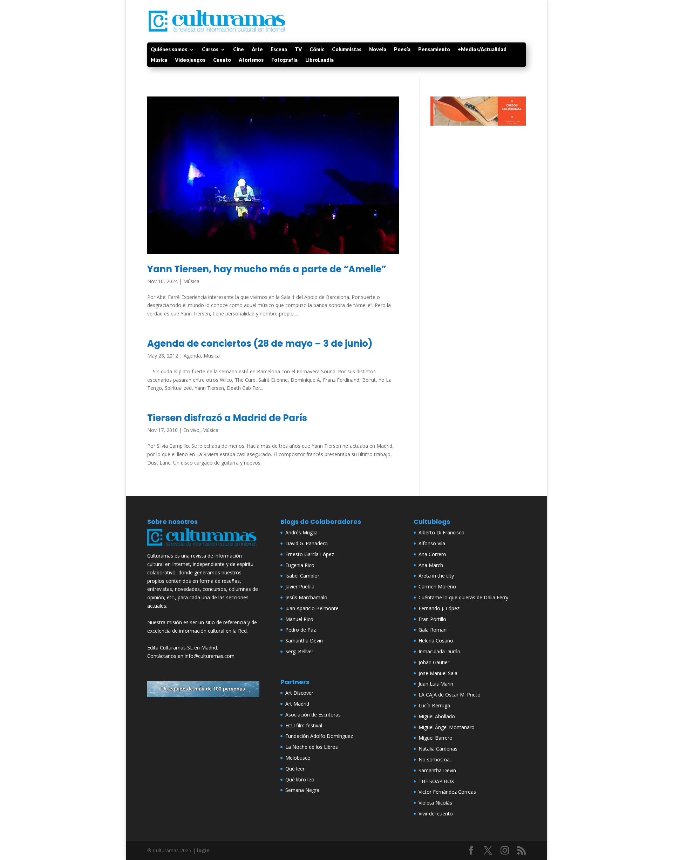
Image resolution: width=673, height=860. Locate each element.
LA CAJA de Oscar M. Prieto (450, 694)
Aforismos (251, 60)
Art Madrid (297, 703)
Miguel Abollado (437, 716)
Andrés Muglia (301, 532)
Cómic (317, 49)
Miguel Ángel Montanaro (447, 727)
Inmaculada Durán (439, 651)
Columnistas (346, 49)
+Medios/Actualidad (482, 49)
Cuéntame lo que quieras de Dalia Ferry (463, 597)
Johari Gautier (434, 662)
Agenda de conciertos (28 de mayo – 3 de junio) (260, 343)
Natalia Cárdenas (438, 748)
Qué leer (295, 768)
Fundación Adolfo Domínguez (319, 736)
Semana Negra (302, 790)
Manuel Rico (299, 619)
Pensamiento (434, 49)
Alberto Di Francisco (441, 532)
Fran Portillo (432, 619)
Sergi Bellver (299, 651)
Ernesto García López (309, 554)
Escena (279, 49)
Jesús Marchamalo (306, 597)
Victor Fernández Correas (447, 791)
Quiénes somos (169, 49)
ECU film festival (303, 725)
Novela (377, 49)
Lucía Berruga (434, 705)
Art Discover (299, 692)
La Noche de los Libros (311, 747)
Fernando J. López (439, 608)
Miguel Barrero (436, 737)
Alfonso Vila (432, 543)
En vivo (191, 430)
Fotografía (284, 60)
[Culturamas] (203, 547)
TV (298, 49)
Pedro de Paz (300, 629)
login (203, 850)
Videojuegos (190, 60)
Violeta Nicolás (435, 802)
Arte (257, 49)
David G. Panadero (306, 543)
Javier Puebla (299, 586)
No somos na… (436, 759)
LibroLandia (319, 60)
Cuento (222, 60)
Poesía (402, 49)
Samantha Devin (304, 640)
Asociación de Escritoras (313, 714)
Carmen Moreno (437, 586)
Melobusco (298, 757)
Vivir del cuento (436, 813)
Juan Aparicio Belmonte (312, 608)
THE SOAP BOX (436, 781)
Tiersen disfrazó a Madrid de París (227, 418)
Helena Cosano (436, 640)
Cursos (210, 49)
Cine (238, 49)
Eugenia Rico (299, 565)
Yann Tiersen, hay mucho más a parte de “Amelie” (266, 269)
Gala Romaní (433, 629)
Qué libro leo (299, 779)
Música (159, 60)
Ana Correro (432, 554)
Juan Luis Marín (436, 683)
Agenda (192, 355)
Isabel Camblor (302, 575)
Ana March (431, 565)
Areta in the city (436, 575)
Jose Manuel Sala (438, 673)
